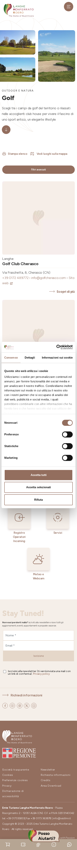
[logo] (19, 10)
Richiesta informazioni (55, 775)
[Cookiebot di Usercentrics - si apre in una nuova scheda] (56, 347)
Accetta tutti (39, 475)
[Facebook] (5, 705)
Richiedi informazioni (26, 695)
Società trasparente (15, 769)
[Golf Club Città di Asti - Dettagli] (38, 336)
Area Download (51, 785)
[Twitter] (27, 705)
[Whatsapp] (69, 844)
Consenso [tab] (11, 357)
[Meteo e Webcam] (38, 844)
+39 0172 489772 (16, 278)
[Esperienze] (23, 844)
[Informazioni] (54, 844)
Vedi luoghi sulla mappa (51, 154)
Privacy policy (41, 673)
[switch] (67, 434)
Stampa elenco (17, 154)
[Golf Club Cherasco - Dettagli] (38, 218)
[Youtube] (13, 705)
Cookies (7, 775)
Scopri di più (66, 291)
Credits (45, 780)
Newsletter (48, 769)
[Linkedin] (34, 705)
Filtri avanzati (38, 169)
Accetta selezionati (38, 487)
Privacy (7, 785)
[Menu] (68, 6)
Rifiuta (38, 499)
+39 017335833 (15, 818)
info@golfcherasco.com (50, 278)
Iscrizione (38, 655)
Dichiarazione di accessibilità (13, 793)
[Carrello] (7, 844)
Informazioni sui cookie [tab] (57, 357)
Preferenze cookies (15, 780)
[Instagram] (20, 705)
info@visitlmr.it (62, 818)
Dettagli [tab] (30, 357)
